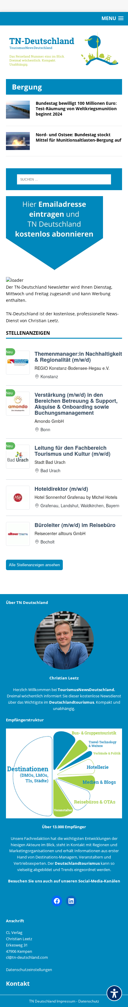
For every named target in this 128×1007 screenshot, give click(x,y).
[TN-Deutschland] (64, 49)
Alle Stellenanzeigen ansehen (34, 565)
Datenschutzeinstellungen (29, 969)
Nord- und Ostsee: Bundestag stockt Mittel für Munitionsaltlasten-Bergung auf (78, 137)
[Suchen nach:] (64, 179)
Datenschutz (88, 1001)
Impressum (66, 1001)
